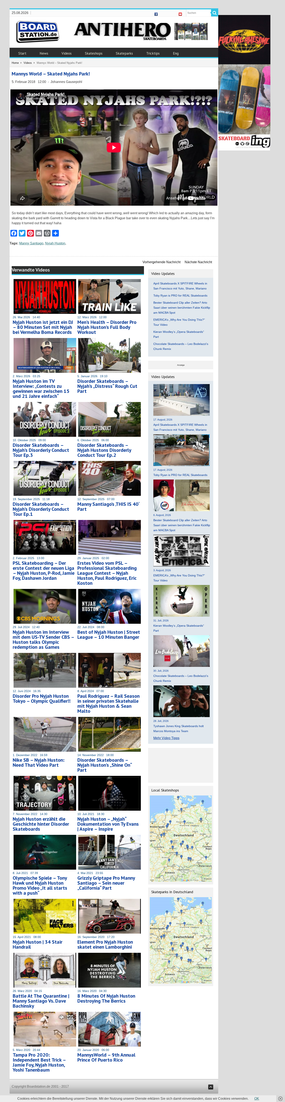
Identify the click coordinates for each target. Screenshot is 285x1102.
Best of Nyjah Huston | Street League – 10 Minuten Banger (108, 634)
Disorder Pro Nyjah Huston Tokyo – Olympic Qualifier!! (42, 698)
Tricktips (153, 53)
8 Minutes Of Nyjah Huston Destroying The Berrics (106, 998)
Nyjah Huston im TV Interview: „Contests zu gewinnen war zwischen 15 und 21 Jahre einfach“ (41, 388)
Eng (176, 53)
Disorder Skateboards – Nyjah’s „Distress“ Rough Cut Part (107, 386)
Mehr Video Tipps (166, 738)
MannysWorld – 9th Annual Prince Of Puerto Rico (106, 1057)
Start (22, 53)
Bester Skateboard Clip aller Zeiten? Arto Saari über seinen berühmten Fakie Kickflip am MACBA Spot (181, 307)
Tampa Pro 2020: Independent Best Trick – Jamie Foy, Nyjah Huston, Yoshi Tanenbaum (39, 1062)
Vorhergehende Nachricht (161, 262)
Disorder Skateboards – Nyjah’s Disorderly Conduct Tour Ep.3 (41, 450)
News (44, 53)
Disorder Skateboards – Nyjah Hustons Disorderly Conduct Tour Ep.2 (104, 450)
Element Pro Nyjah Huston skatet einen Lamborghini (105, 944)
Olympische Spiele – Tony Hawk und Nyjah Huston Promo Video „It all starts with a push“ (40, 885)
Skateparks (124, 53)
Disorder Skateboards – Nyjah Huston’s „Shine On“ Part (104, 765)
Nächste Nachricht (198, 262)
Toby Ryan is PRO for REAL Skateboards (180, 295)
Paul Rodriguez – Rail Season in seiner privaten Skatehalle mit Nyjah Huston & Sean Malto (108, 703)
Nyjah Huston (55, 243)
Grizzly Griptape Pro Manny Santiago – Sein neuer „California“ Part (106, 883)
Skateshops (93, 53)
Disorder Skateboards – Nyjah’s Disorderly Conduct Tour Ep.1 (41, 509)
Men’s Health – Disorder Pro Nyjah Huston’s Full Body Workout (106, 327)
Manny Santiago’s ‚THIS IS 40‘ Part (108, 506)
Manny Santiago (31, 243)
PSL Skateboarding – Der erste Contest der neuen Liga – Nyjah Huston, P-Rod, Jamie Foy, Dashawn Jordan (43, 570)
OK (256, 1098)
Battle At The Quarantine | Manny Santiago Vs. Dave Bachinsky (41, 1001)
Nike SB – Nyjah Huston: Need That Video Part (38, 762)
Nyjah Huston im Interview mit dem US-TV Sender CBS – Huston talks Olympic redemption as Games (43, 639)
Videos (67, 53)
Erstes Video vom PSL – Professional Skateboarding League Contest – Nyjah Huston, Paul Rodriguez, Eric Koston (107, 573)
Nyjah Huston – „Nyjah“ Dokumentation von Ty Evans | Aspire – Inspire (108, 824)
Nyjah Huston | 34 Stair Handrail (37, 944)
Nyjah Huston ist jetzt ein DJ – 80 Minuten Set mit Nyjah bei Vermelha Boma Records (43, 327)
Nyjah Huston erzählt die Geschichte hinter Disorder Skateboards (41, 824)
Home (15, 62)
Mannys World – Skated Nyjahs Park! (51, 73)
